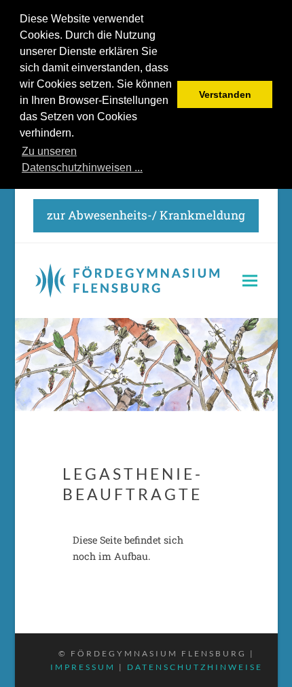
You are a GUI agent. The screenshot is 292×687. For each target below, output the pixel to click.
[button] (249, 280)
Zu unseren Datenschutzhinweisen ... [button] (82, 159)
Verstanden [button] (225, 94)
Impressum (82, 667)
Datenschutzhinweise (195, 667)
